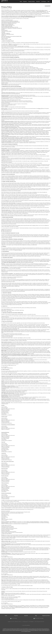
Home (21, 1)
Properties (25, 2)
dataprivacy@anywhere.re (8, 309)
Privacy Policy (18, 621)
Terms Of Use (11, 621)
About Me (38, 2)
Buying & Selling (32, 2)
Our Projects (44, 2)
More (49, 2)
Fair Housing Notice (39, 621)
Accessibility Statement (28, 621)
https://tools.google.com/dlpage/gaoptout (21, 213)
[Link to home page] (5, 1)
